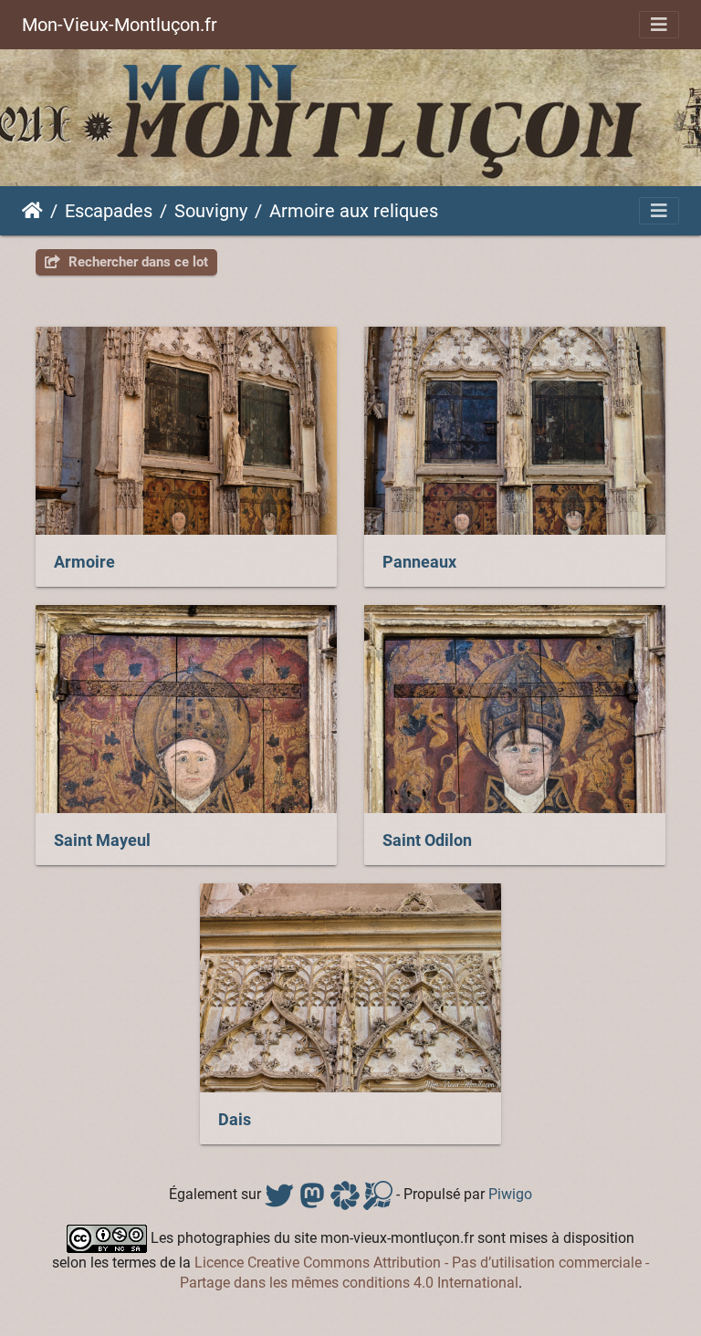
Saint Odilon (427, 840)
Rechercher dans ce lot (136, 262)
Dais (234, 1120)
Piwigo (510, 1194)
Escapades (108, 211)
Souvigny (210, 211)
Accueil (32, 211)
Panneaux (419, 562)
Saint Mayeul (102, 840)
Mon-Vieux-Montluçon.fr (119, 25)
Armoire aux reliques (353, 211)
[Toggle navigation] (659, 24)
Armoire (84, 562)
